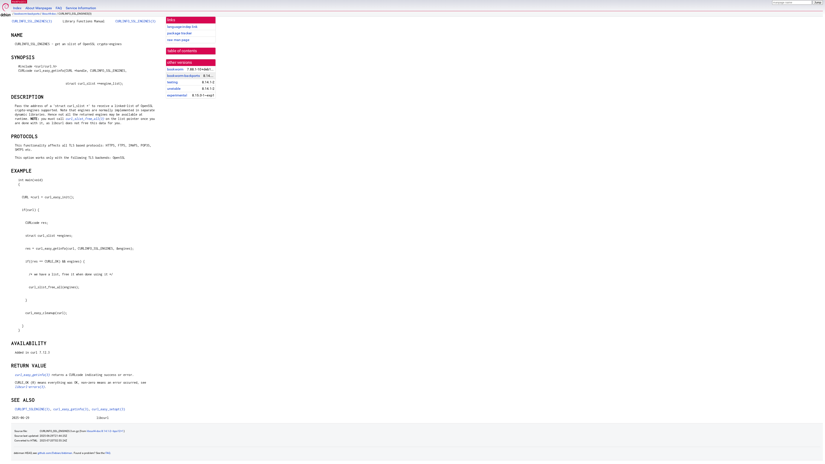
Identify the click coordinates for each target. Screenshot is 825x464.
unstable (173, 89)
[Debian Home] (5, 8)
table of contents (182, 51)
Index (17, 8)
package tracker (179, 33)
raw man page (178, 40)
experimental (177, 95)
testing (172, 82)
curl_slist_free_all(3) (85, 119)
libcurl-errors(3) (30, 387)
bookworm (175, 69)
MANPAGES (19, 1)
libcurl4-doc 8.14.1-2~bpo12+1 (105, 431)
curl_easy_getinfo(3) (32, 375)
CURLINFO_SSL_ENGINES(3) (32, 21)
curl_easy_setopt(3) (108, 409)
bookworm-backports (27, 13)
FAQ (59, 8)
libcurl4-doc (49, 13)
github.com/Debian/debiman (55, 453)
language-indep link (182, 27)
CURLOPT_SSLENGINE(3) (32, 409)
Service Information (81, 8)
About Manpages (38, 8)
